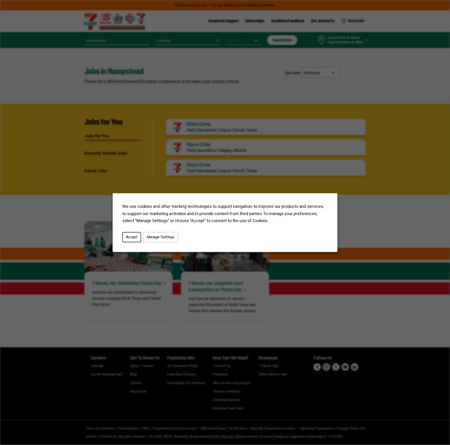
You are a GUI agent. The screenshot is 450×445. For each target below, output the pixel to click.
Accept (131, 237)
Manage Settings (160, 237)
